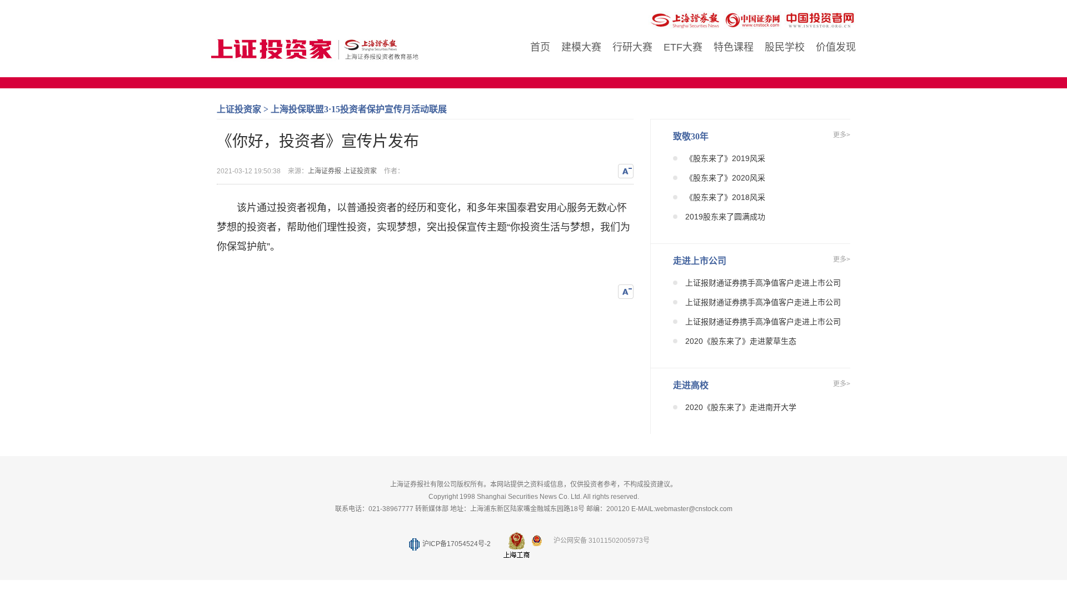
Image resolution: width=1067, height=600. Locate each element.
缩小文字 (626, 171)
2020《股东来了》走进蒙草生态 (740, 341)
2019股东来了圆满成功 (725, 216)
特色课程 (734, 47)
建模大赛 (581, 47)
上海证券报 (324, 171)
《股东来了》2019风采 (725, 158)
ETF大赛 (683, 47)
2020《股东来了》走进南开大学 (740, 407)
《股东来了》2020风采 (725, 177)
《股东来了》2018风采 (725, 197)
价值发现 (836, 47)
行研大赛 (632, 47)
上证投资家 (239, 109)
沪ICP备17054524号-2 (456, 544)
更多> (841, 135)
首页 (540, 47)
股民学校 (785, 47)
